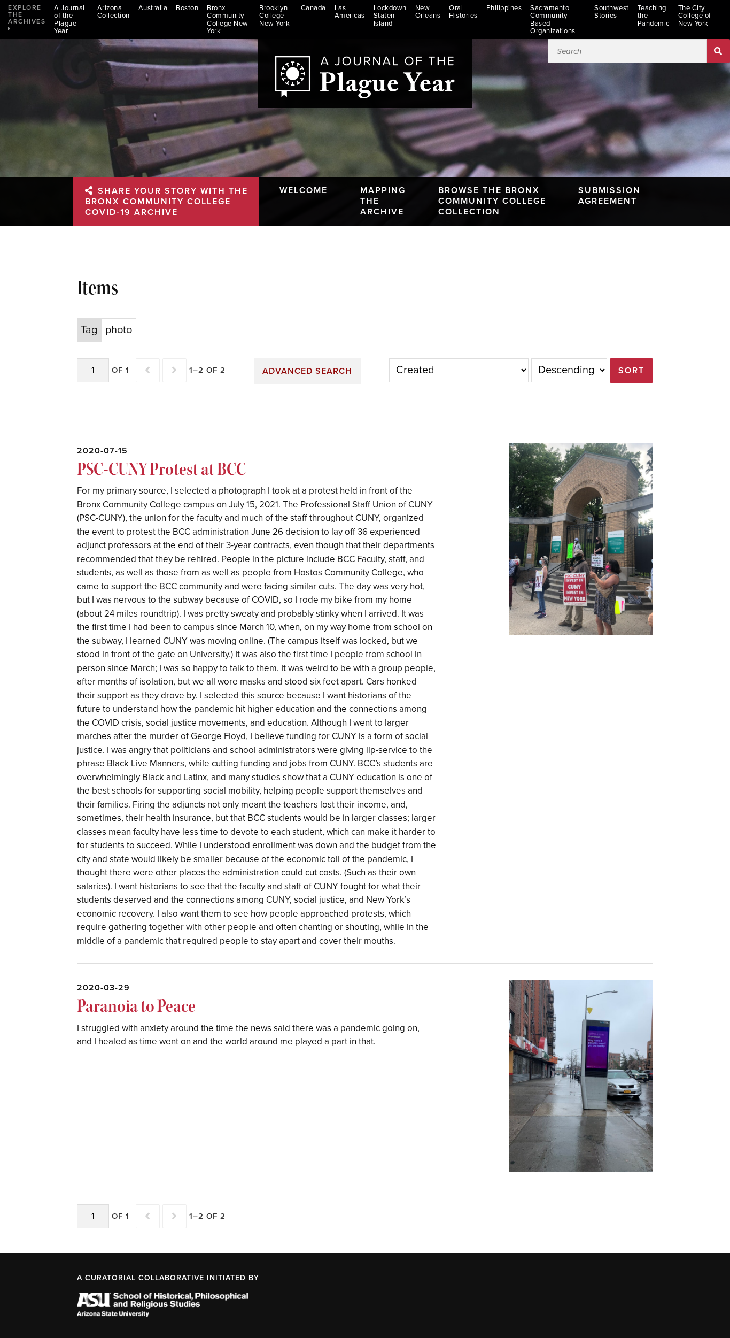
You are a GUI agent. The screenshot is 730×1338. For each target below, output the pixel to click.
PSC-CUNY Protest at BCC (161, 469)
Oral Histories (463, 12)
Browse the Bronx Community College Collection (492, 201)
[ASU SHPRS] (162, 1314)
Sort (631, 370)
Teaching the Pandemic (654, 16)
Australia (153, 8)
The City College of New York (694, 16)
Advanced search (307, 371)
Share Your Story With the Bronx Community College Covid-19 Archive (166, 202)
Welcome (303, 190)
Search (718, 51)
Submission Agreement (609, 195)
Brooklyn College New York (274, 16)
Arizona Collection (113, 12)
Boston (187, 8)
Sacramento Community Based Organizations (553, 19)
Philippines (504, 8)
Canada (313, 8)
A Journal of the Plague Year (69, 19)
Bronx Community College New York (227, 19)
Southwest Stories (611, 12)
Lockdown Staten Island (390, 16)
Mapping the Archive (383, 201)
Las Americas (350, 12)
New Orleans (428, 12)
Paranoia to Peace (136, 1006)
